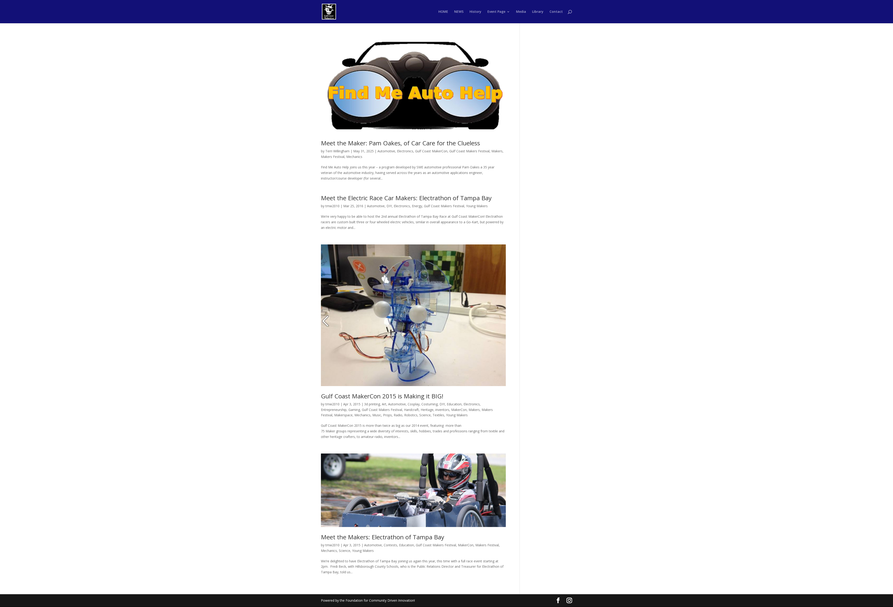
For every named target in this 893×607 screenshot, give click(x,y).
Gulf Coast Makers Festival (469, 151)
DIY (389, 206)
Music (376, 415)
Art (384, 404)
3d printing (372, 404)
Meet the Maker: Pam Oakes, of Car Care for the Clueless (400, 143)
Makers (497, 151)
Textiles (438, 415)
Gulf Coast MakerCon (431, 151)
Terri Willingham (337, 151)
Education (454, 404)
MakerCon (459, 409)
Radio (398, 415)
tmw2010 (332, 206)
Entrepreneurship (334, 409)
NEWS (458, 12)
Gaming (354, 409)
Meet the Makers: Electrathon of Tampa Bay (382, 537)
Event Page (496, 12)
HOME (443, 12)
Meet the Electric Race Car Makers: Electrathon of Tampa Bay (406, 198)
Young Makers (477, 206)
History (475, 12)
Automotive (386, 151)
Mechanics (354, 156)
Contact (556, 12)
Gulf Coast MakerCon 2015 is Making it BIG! (382, 396)
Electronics (405, 151)
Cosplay (414, 404)
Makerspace (343, 415)
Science (425, 415)
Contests (390, 545)
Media (521, 12)
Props (387, 415)
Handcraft (411, 409)
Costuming (429, 404)
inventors (442, 409)
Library (537, 12)
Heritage (427, 409)
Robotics (410, 415)
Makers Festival (332, 156)
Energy (417, 206)
